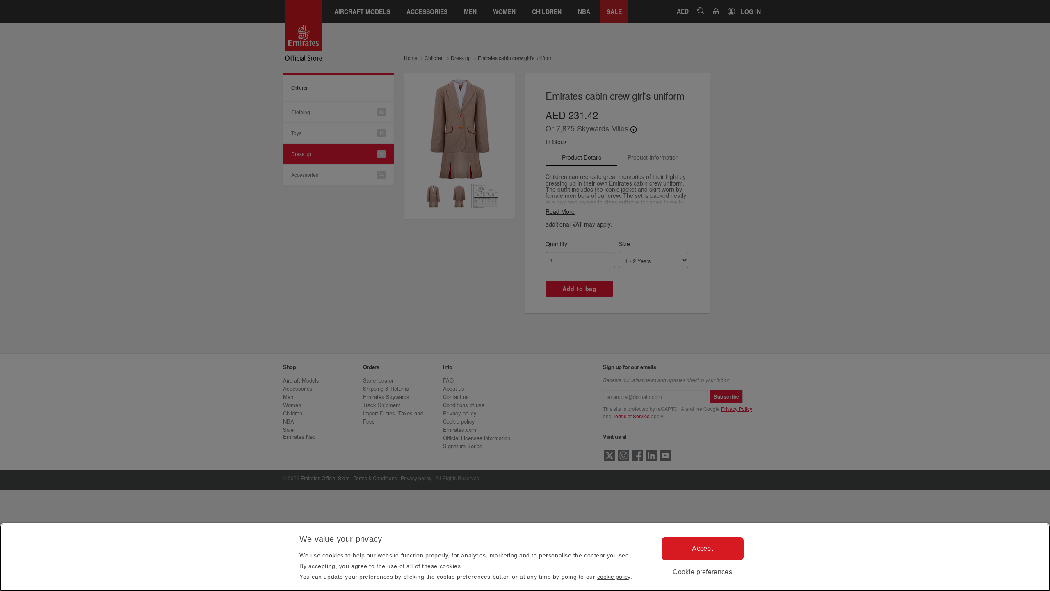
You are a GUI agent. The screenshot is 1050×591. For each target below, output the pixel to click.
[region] (525, 557)
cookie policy (613, 576)
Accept (702, 548)
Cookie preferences (702, 571)
